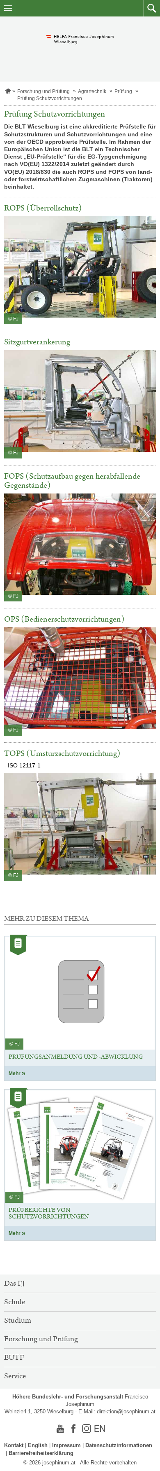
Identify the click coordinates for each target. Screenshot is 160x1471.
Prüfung (123, 91)
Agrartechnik (92, 91)
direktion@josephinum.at (126, 1411)
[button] (151, 8)
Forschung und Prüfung (43, 91)
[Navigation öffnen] (8, 8)
